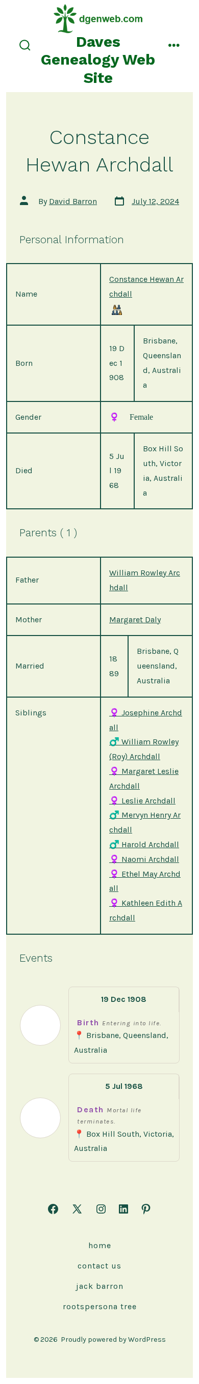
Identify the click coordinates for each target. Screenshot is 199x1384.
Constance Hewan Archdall (146, 286)
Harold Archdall (144, 844)
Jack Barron (99, 1286)
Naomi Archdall (144, 859)
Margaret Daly (135, 619)
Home (99, 1245)
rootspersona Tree (100, 1306)
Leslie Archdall (142, 800)
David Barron (73, 201)
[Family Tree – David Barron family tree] (117, 309)
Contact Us (99, 1266)
